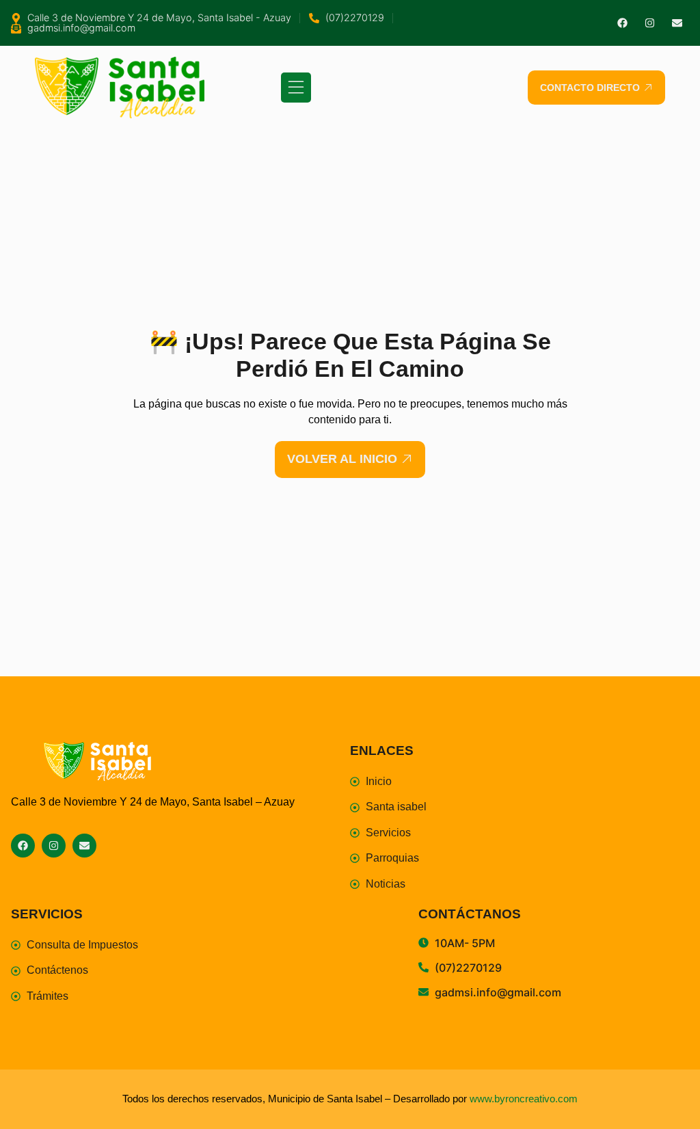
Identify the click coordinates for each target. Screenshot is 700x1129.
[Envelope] (677, 23)
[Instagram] (650, 23)
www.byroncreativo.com (524, 1098)
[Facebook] (622, 23)
